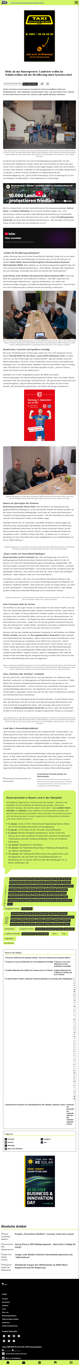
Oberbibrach (13, 893)
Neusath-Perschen (28, 934)
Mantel (23, 890)
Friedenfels (62, 913)
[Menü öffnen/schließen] (76, 2)
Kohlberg (52, 886)
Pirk (29, 893)
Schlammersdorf (14, 897)
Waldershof (48, 924)
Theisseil (59, 929)
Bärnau (29, 913)
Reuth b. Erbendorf (17, 924)
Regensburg (9, 938)
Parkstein (23, 893)
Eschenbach (51, 879)
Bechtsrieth (26, 879)
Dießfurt (35, 879)
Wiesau (66, 924)
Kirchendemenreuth (26, 886)
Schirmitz (63, 893)
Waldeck (39, 924)
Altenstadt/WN (15, 879)
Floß (11, 882)
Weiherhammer (50, 900)
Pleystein (36, 893)
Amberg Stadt (26, 909)
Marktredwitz (9, 929)
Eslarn (59, 879)
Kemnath (40, 917)
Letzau (59, 886)
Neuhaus (40, 890)
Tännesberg (56, 897)
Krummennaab (61, 917)
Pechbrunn (48, 921)
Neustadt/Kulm (51, 890)
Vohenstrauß (13, 900)
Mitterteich (31, 921)
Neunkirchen (40, 929)
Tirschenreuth (30, 924)
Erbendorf (44, 913)
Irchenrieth (66, 882)
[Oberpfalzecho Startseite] (5, 4)
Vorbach (22, 900)
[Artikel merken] (47, 84)
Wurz (10, 904)
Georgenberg (29, 882)
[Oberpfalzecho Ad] (27, 3)
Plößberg (57, 921)
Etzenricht (67, 879)
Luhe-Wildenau (14, 890)
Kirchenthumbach (41, 886)
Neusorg (39, 921)
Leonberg (14, 921)
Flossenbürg (19, 882)
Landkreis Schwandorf (12, 934)
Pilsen (54, 934)
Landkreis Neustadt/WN (5, 897)
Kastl (32, 917)
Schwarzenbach (27, 897)
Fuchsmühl (15, 917)
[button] (71, 1362)
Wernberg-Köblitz (42, 934)
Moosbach (31, 890)
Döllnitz (42, 879)
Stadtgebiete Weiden (27, 929)
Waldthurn (39, 900)
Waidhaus (30, 900)
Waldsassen (58, 924)
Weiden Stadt (69, 929)
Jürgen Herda (31, 84)
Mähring (22, 921)
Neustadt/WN (62, 890)
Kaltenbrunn (14, 886)
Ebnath (36, 913)
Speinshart (37, 897)
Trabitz (64, 897)
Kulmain (70, 917)
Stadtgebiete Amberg (12, 909)
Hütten (58, 882)
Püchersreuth (53, 893)
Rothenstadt (51, 929)
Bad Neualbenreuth (18, 913)
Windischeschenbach (64, 900)
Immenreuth (25, 917)
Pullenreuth (66, 921)
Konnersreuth (49, 917)
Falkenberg (53, 913)
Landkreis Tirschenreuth (7, 920)
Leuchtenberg (68, 886)
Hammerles (50, 882)
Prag (63, 934)
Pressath (43, 893)
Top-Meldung (9, 943)
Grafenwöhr (40, 882)
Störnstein (47, 897)
